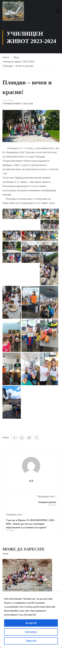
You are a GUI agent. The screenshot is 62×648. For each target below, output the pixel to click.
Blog (16, 57)
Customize (31, 632)
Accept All (31, 623)
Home (5, 57)
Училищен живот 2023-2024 (18, 61)
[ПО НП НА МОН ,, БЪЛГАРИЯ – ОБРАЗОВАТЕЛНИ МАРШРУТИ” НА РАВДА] (27, 575)
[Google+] (21, 437)
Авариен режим (47, 502)
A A (31, 481)
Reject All (31, 641)
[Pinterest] (36, 437)
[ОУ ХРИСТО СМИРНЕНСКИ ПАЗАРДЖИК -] (13, 11)
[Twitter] (29, 437)
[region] (31, 619)
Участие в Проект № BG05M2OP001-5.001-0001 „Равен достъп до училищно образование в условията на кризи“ (30, 524)
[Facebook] (14, 437)
